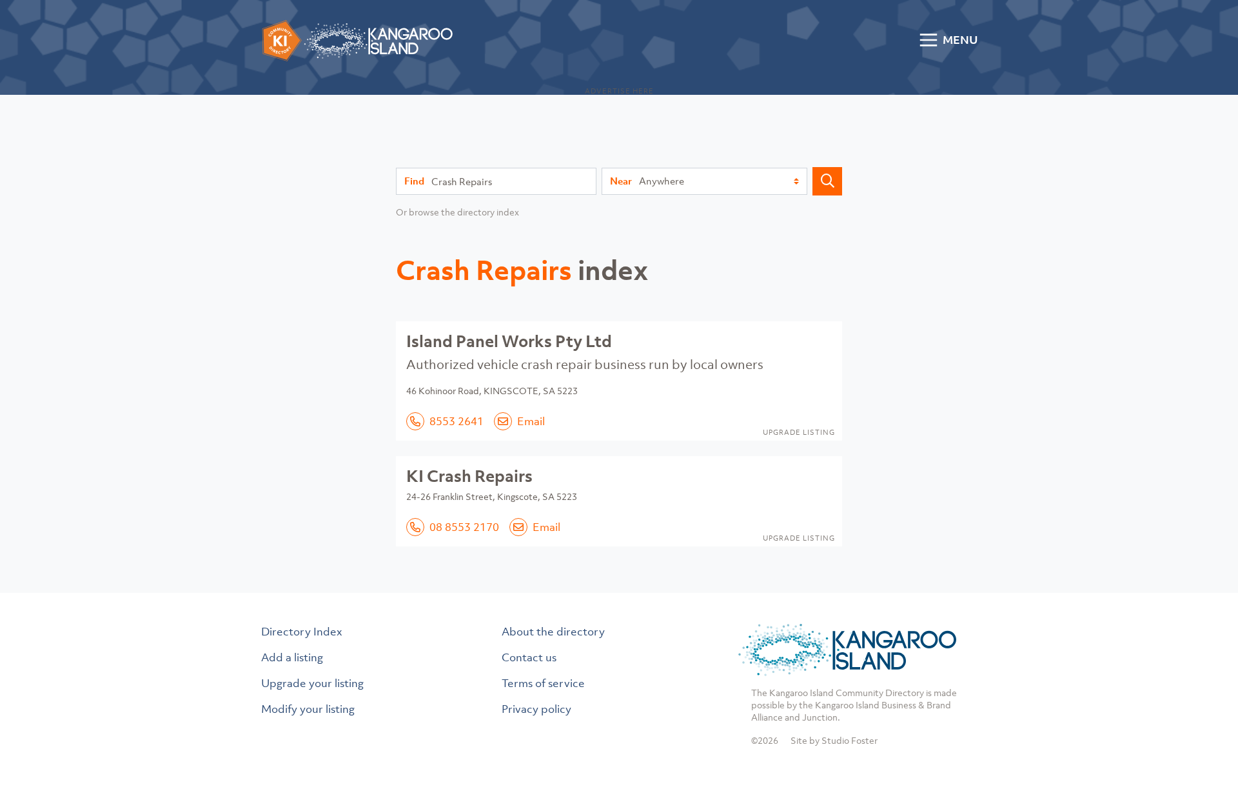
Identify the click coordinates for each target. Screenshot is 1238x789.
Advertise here (619, 91)
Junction (820, 717)
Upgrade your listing (312, 683)
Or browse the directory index (457, 212)
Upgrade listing (799, 432)
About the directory (553, 631)
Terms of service (543, 683)
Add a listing (292, 657)
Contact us (529, 657)
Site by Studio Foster (834, 740)
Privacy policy (536, 709)
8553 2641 (456, 421)
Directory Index (301, 631)
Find (414, 180)
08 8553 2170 (464, 527)
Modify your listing (308, 709)
